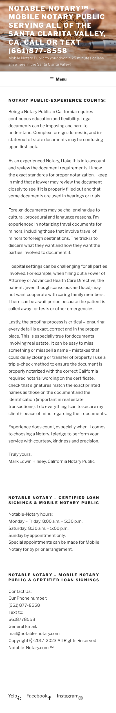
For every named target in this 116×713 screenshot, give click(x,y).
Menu (61, 79)
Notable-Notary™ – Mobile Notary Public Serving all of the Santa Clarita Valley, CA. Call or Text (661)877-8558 (57, 29)
